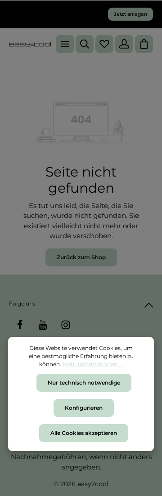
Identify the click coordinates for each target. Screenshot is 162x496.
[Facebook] (20, 325)
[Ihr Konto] (124, 44)
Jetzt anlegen (130, 14)
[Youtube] (43, 325)
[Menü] (65, 44)
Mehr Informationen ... (93, 364)
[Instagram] (66, 325)
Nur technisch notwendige (84, 382)
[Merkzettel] (104, 44)
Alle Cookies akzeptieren (83, 433)
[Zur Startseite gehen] (30, 44)
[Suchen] (85, 44)
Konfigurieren (84, 407)
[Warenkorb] (144, 44)
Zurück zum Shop (81, 257)
